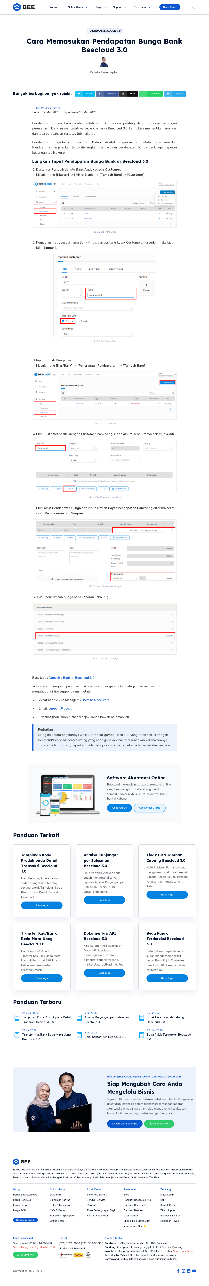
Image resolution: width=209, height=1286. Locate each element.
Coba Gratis (119, 808)
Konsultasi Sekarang (124, 1123)
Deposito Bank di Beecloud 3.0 (71, 677)
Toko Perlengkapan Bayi (101, 1210)
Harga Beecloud (22, 1200)
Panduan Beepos (133, 1210)
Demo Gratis (170, 7)
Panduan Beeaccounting (137, 1200)
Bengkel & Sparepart (62, 1215)
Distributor (56, 1194)
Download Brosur (25, 1220)
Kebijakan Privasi (169, 1221)
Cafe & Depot (58, 1210)
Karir (162, 1200)
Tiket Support (168, 1210)
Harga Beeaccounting (25, 1194)
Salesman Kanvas (60, 1200)
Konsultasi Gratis (149, 808)
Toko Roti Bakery (97, 1194)
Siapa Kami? (167, 1194)
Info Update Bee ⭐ (135, 1226)
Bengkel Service (96, 1200)
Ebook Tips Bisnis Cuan (137, 1221)
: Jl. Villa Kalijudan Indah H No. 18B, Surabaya (135, 1243)
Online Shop (57, 1221)
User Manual (131, 1215)
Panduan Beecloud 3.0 (136, 1205)
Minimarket (93, 1205)
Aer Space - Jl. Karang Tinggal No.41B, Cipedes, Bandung (143, 1247)
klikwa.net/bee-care (94, 700)
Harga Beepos (21, 1205)
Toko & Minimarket (61, 1205)
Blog (126, 1194)
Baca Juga (42, 905)
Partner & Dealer (170, 1215)
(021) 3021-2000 (69, 1243)
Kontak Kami (167, 1205)
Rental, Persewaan (98, 1215)
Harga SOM (19, 1210)
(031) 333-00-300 (92, 1243)
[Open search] (193, 7)
